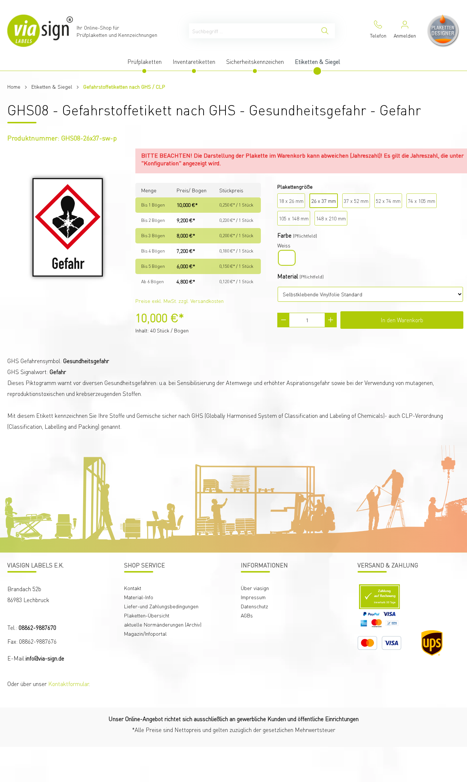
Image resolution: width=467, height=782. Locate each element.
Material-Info (138, 597)
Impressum (253, 597)
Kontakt (132, 588)
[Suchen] (325, 30)
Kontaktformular (68, 683)
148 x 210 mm (331, 218)
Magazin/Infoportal (145, 633)
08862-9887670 (37, 627)
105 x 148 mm (294, 218)
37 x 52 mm (356, 200)
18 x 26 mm (291, 200)
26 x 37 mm (323, 200)
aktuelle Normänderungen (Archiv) (162, 624)
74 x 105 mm (421, 200)
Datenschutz (254, 606)
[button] (413, 721)
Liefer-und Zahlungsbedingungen (161, 606)
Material (287, 276)
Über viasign (255, 588)
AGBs (247, 615)
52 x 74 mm (388, 200)
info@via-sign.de (45, 658)
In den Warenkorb (402, 320)
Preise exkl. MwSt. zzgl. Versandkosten (179, 300)
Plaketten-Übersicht (146, 615)
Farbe (284, 235)
